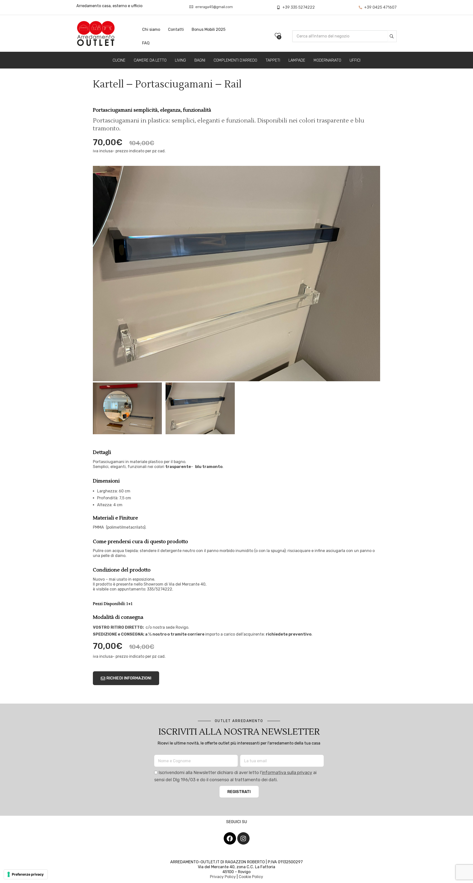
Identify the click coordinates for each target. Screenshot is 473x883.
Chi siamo (151, 29)
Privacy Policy (223, 876)
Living (180, 60)
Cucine (119, 60)
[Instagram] (243, 838)
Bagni (199, 60)
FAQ (146, 43)
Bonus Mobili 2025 (208, 29)
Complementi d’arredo (235, 60)
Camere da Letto (150, 60)
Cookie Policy (251, 876)
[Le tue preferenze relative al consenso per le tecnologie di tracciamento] (26, 874)
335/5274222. (160, 589)
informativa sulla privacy (287, 772)
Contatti (176, 29)
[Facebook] (230, 838)
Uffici (355, 60)
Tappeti (273, 60)
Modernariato (327, 60)
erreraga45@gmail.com (214, 7)
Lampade (296, 60)
